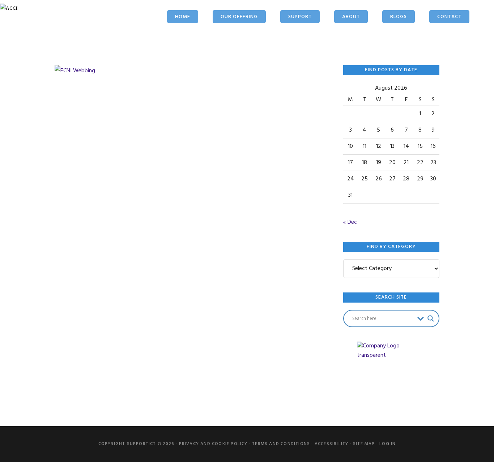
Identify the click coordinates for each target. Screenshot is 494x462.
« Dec (350, 222)
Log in (387, 444)
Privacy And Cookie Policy (213, 444)
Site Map (364, 444)
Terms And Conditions (281, 444)
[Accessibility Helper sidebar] (8, 8)
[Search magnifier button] (431, 318)
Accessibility (332, 444)
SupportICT (61, 24)
